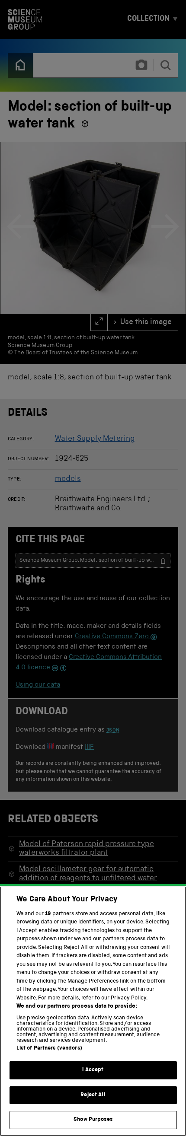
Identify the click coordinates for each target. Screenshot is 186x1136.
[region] (93, 1011)
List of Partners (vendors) (49, 1048)
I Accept (92, 1070)
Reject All (92, 1095)
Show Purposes (93, 1120)
